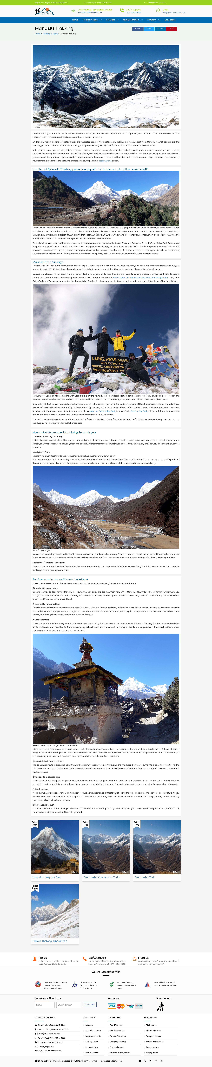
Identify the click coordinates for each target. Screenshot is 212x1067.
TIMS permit (151, 1025)
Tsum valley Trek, (140, 411)
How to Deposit (92, 1052)
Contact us (170, 19)
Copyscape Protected (111, 1061)
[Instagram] (156, 1061)
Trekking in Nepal (90, 19)
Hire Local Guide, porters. (120, 1052)
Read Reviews (116, 1025)
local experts (105, 160)
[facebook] (140, 1061)
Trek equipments (117, 1047)
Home (75, 19)
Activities (110, 19)
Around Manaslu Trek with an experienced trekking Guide (140, 277)
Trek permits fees (153, 1036)
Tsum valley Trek (144, 877)
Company (151, 19)
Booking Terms (92, 1041)
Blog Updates (152, 1052)
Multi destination (131, 19)
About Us (89, 1025)
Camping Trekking (118, 1041)
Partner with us (152, 1047)
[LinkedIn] (150, 1061)
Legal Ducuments (93, 1036)
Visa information (117, 1030)
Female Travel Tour (118, 1036)
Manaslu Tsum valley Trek (102, 411)
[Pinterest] (161, 1061)
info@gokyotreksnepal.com (174, 13)
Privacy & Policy (92, 1047)
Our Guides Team (93, 1030)
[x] (145, 1061)
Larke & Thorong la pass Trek (50, 941)
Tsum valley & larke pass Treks (102, 877)
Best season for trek (154, 1041)
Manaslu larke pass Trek (47, 877)
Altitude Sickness (153, 1030)
